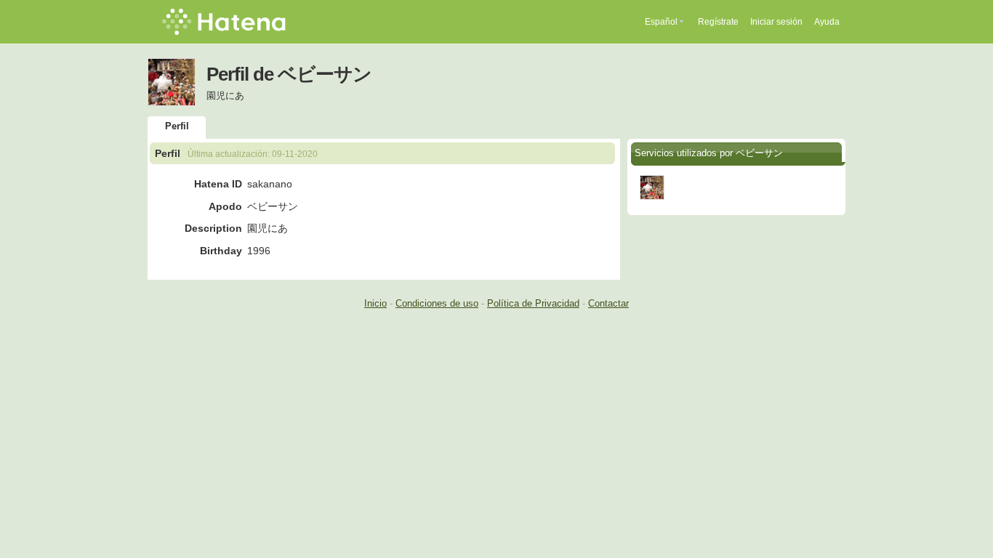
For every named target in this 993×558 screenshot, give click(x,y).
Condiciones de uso (436, 303)
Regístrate (718, 22)
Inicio (375, 303)
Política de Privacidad (533, 303)
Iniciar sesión (776, 22)
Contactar (608, 303)
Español (661, 22)
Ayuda (827, 22)
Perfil (177, 126)
